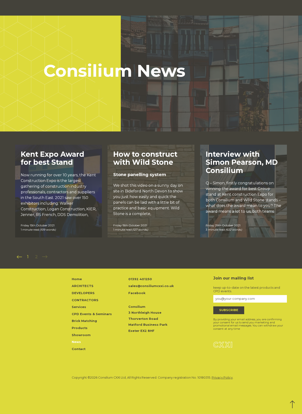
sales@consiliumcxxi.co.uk (151, 286)
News (260, 7)
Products (228, 7)
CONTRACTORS (85, 300)
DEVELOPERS (83, 293)
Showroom (245, 7)
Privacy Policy (222, 377)
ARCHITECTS (82, 286)
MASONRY (196, 7)
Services (212, 7)
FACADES (178, 7)
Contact (273, 7)
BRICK (162, 7)
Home (77, 279)
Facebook (136, 293)
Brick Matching (84, 321)
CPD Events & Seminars (92, 314)
